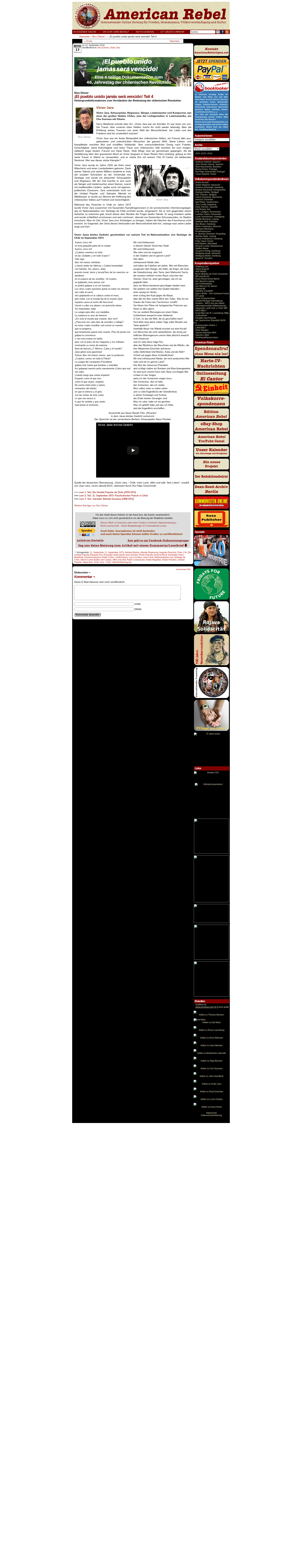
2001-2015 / (201, 153)
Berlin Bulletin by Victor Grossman (211, 274)
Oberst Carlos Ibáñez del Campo (96, 560)
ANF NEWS (200, 271)
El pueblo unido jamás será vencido (121, 555)
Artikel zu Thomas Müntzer (211, 1015)
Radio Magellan (153, 560)
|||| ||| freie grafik (212, 1007)
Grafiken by (200, 1004)
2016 (209, 153)
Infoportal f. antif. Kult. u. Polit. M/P (211, 308)
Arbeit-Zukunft (202, 269)
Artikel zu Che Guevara (211, 1068)
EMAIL (138, 609)
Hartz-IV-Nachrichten (205, 298)
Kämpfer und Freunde (205, 318)
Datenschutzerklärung (211, 1115)
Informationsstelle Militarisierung (210, 305)
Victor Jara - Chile (102, 562)
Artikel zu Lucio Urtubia (211, 1099)
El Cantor (199, 296)
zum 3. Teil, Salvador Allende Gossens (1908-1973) (106, 499)
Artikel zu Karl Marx (211, 1022)
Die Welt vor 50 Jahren (206, 286)
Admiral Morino (132, 552)
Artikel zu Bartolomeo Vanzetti (211, 1053)
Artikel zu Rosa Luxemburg (211, 1030)
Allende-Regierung (149, 552)
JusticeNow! (201, 315)
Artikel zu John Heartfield (211, 1076)
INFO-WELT (201, 310)
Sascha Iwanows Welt (205, 332)
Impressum (211, 1113)
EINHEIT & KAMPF (204, 291)
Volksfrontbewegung (121, 562)
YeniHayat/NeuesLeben (206, 337)
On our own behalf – (118, 31)
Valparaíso (88, 562)
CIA (185, 552)
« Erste (88, 41)
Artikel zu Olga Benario (211, 1061)
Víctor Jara (115, 47)
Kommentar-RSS (183, 569)
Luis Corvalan (135, 557)
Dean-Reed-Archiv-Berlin (207, 279)
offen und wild (119, 560)
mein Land (148, 557)
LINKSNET (200, 327)
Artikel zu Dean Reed (211, 1107)
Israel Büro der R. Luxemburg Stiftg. (212, 313)
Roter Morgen (201, 330)
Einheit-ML (200, 288)
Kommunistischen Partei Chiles (99, 557)
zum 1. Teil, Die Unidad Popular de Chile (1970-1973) (107, 492)
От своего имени (172, 31)
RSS (227, 32)
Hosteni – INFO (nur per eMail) (209, 303)
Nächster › (175, 41)
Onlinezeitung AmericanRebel (151, 16)
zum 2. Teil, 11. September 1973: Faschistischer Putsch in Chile (113, 495)
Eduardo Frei (96, 555)
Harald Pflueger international (209, 301)
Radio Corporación (136, 560)
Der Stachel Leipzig (204, 281)
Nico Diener (103, 47)
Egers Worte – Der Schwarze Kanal (212, 293)
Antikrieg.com (201, 266)
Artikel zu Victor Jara (211, 1084)
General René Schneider (165, 555)
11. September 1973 (114, 552)
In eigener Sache (84, 31)
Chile (179, 552)
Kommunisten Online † (206, 325)
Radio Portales (169, 560)
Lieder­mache (121, 557)
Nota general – (147, 31)
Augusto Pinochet (167, 552)
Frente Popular (146, 555)
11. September (97, 552)
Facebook (223, 32)
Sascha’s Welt (202, 335)
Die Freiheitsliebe (203, 283)
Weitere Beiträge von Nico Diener (91, 505)
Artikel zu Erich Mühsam (211, 1038)
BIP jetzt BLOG (202, 276)
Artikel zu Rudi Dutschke (211, 1091)
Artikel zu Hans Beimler (211, 1045)
